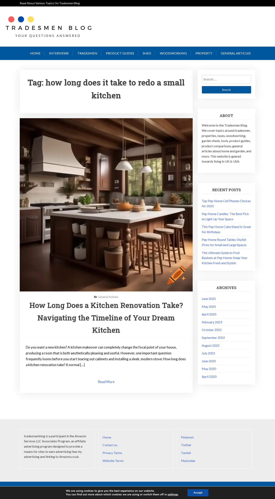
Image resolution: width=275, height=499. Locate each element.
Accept (197, 493)
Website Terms (113, 460)
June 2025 (209, 299)
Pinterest (187, 437)
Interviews (59, 53)
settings (173, 494)
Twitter (186, 445)
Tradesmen (87, 53)
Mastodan (188, 460)
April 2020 (209, 376)
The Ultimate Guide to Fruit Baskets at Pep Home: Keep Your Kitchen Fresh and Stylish (224, 258)
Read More (106, 382)
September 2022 (213, 337)
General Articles (236, 53)
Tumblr (186, 453)
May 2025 (209, 306)
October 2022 (212, 330)
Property (203, 53)
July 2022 (208, 353)
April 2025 (209, 314)
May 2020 (209, 369)
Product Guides (120, 53)
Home (35, 53)
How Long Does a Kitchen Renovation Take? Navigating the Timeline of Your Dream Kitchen (106, 317)
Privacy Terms (112, 453)
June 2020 (209, 361)
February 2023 (212, 322)
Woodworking (173, 53)
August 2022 (210, 345)
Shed (147, 53)
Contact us (109, 445)
